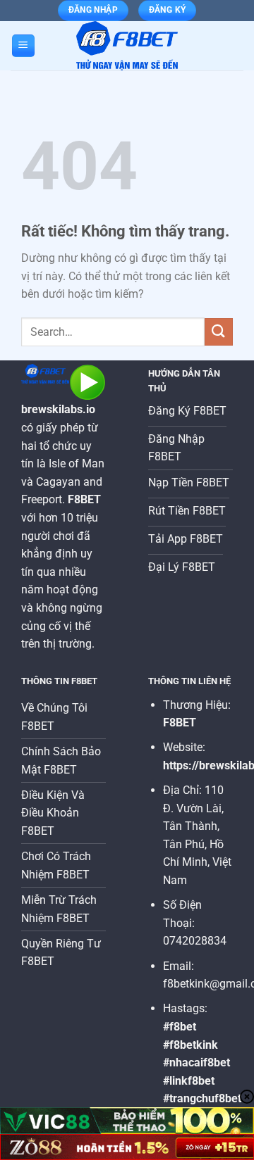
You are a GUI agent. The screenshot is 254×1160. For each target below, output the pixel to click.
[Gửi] (219, 332)
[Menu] (23, 46)
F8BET (179, 722)
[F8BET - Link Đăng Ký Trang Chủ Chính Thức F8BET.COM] (127, 45)
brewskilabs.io (58, 409)
